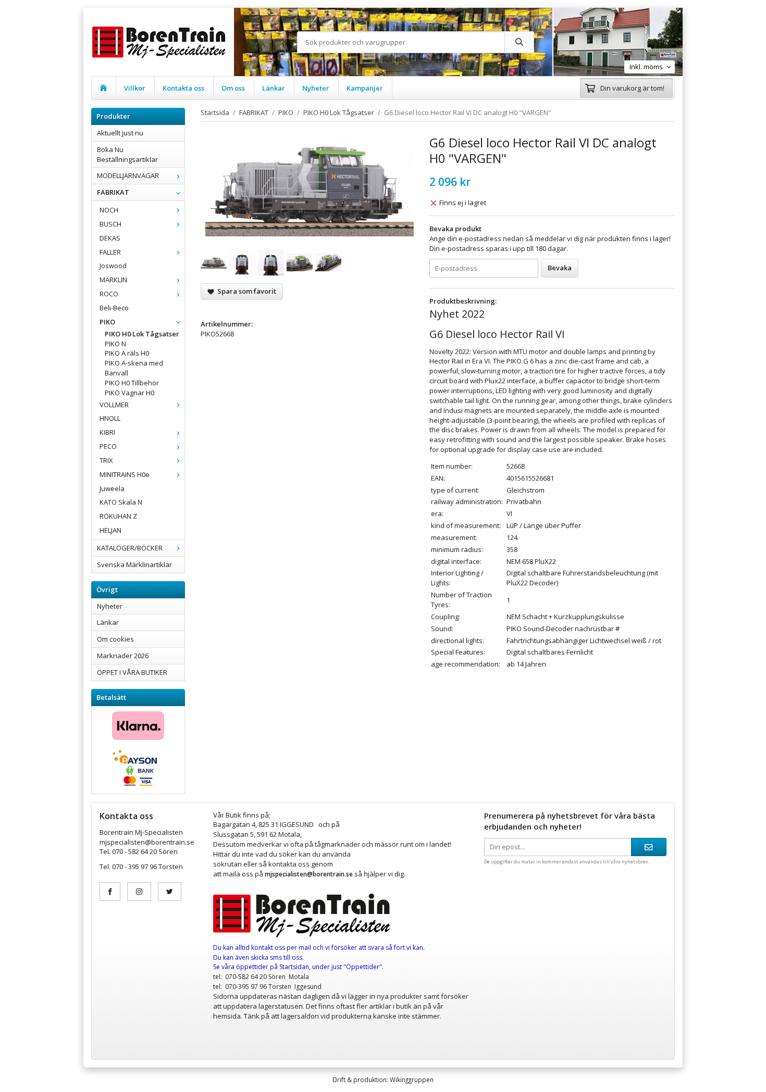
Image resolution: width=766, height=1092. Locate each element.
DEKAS (110, 238)
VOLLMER (114, 404)
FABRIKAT (113, 192)
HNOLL (110, 418)
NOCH (109, 210)
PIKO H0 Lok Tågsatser (142, 333)
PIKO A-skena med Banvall (134, 368)
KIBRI (107, 432)
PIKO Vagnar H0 (129, 392)
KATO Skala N (121, 502)
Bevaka (560, 267)
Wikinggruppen (412, 1079)
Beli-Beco (114, 307)
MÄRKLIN (113, 279)
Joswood (113, 265)
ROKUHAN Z (118, 516)
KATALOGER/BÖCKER (130, 548)
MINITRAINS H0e (125, 474)
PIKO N (115, 343)
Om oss (233, 88)
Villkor (134, 88)
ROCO (109, 293)
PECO (108, 446)
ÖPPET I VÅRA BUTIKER (132, 672)
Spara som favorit (245, 291)
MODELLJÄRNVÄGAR (128, 175)
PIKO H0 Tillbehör (132, 382)
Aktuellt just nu (120, 132)
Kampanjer (365, 88)
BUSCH (110, 224)
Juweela (112, 488)
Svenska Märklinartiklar (134, 564)
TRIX (106, 460)
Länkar (273, 88)
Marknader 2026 (123, 655)
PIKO (107, 322)
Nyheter (315, 88)
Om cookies (115, 639)
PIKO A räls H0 (127, 353)
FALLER (110, 252)
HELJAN (110, 530)
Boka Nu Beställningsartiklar (127, 154)
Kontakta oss (183, 88)
